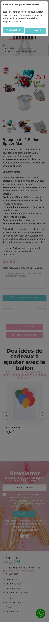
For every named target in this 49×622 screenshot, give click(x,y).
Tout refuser (35, 31)
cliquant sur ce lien (12, 21)
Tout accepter (13, 30)
